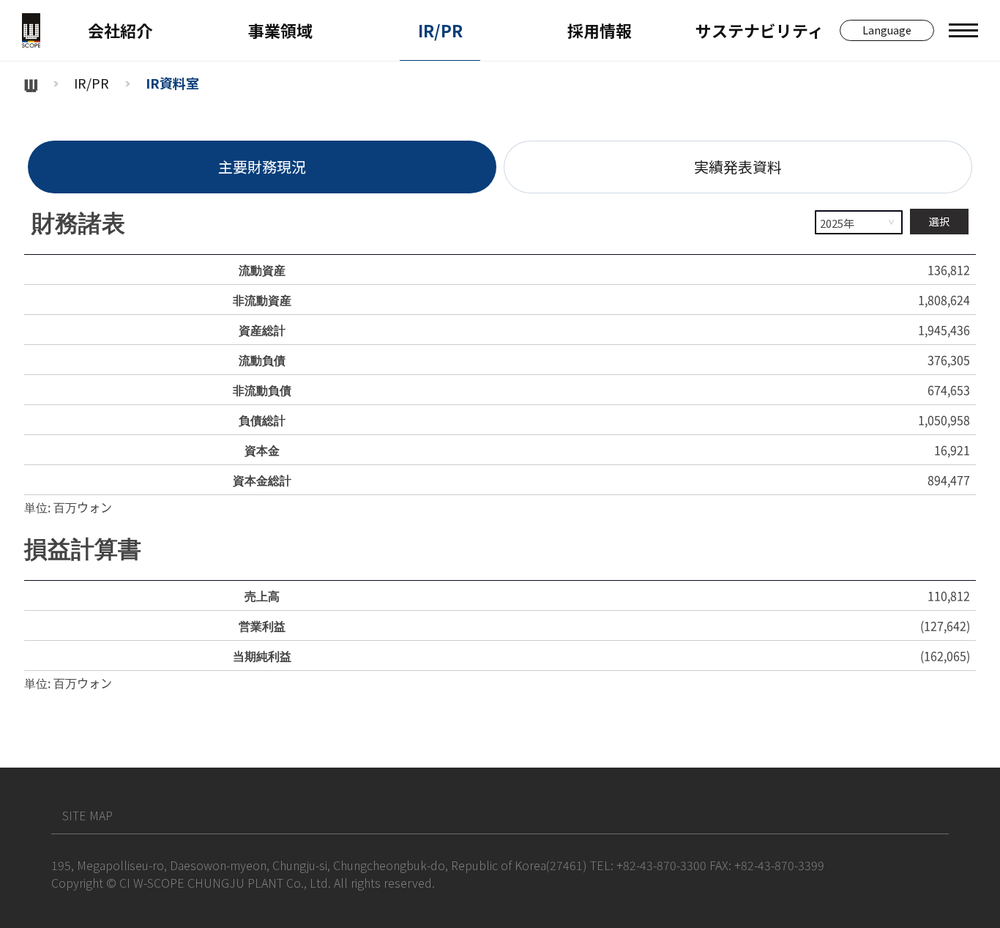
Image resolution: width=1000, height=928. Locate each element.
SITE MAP (87, 815)
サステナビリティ (759, 30)
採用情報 (599, 30)
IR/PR (440, 30)
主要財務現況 (262, 166)
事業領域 (280, 30)
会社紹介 (120, 30)
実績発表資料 (738, 166)
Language (886, 30)
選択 (939, 221)
